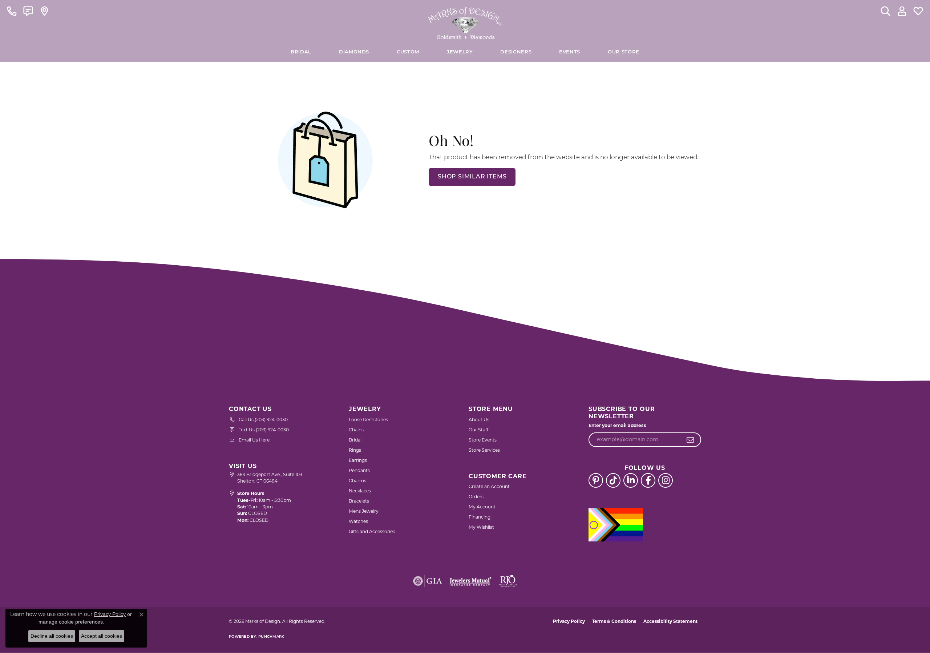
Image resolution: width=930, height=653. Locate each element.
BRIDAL (301, 52)
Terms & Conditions (614, 621)
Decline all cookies (52, 636)
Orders (476, 496)
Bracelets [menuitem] (359, 501)
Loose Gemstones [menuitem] (368, 419)
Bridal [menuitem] (355, 440)
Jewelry (460, 52)
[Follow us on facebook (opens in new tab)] (648, 480)
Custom (408, 52)
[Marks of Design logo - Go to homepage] (465, 21)
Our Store (623, 52)
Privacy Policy (569, 621)
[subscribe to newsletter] (690, 439)
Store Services (484, 450)
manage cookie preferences (71, 622)
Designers (515, 52)
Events (569, 52)
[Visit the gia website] (427, 581)
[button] (885, 11)
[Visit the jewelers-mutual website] (470, 581)
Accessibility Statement (670, 621)
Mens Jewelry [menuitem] (364, 511)
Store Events (483, 440)
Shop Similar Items (472, 177)
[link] (11, 11)
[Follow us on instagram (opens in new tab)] (665, 480)
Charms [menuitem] (357, 480)
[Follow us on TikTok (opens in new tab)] (613, 480)
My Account (482, 506)
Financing (479, 517)
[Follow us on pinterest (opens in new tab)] (596, 480)
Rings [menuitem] (355, 450)
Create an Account (489, 486)
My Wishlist (481, 527)
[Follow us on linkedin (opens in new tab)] (630, 480)
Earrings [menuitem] (358, 460)
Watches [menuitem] (358, 521)
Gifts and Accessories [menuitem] (372, 531)
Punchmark (271, 637)
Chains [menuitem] (356, 429)
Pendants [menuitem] (359, 470)
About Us (479, 419)
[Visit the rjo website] (508, 581)
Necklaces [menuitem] (360, 490)
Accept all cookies (101, 636)
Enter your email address (617, 425)
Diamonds (354, 52)
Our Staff (478, 429)
